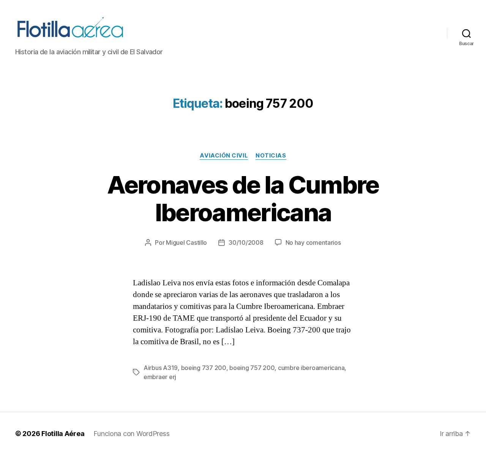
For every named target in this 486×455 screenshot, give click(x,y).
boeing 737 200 (203, 368)
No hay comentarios (313, 242)
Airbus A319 (161, 368)
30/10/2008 (246, 242)
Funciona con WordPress (131, 434)
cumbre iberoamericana (311, 368)
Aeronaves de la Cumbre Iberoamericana (243, 198)
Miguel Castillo (186, 242)
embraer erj (160, 377)
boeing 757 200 (252, 368)
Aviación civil (224, 155)
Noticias (271, 155)
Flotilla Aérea (62, 434)
